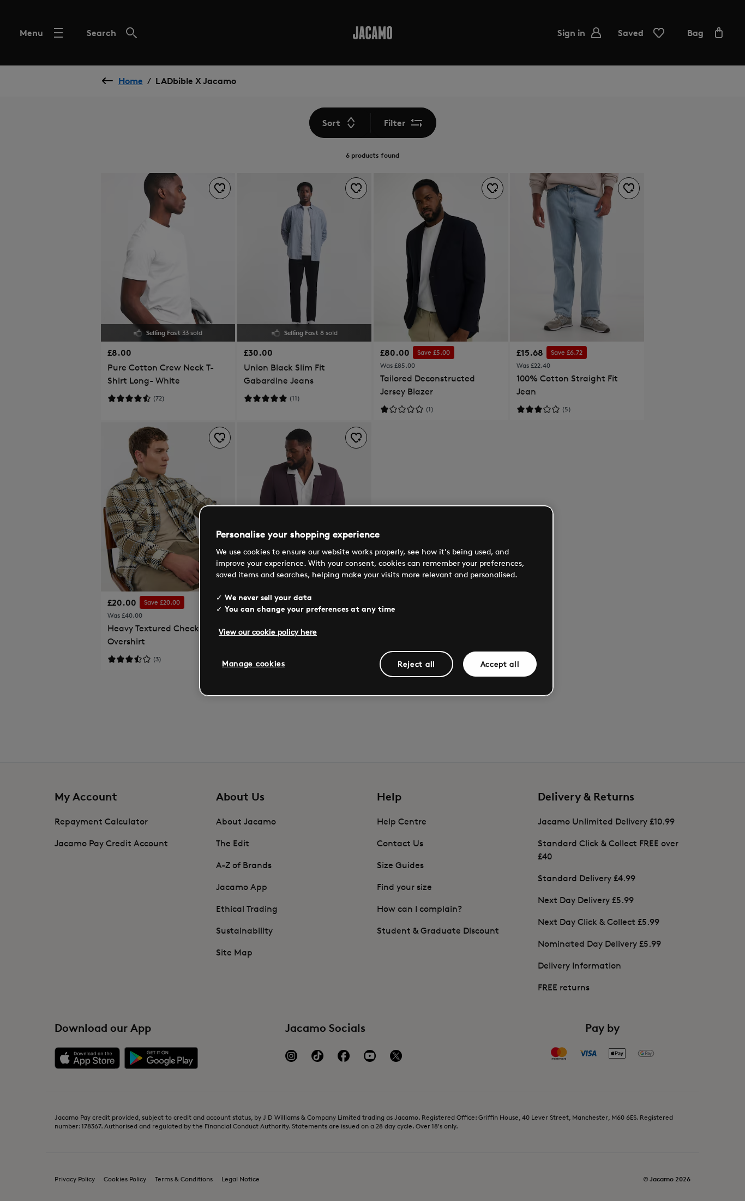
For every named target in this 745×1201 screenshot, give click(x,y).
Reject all (416, 663)
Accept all (500, 663)
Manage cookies (253, 663)
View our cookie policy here (268, 631)
